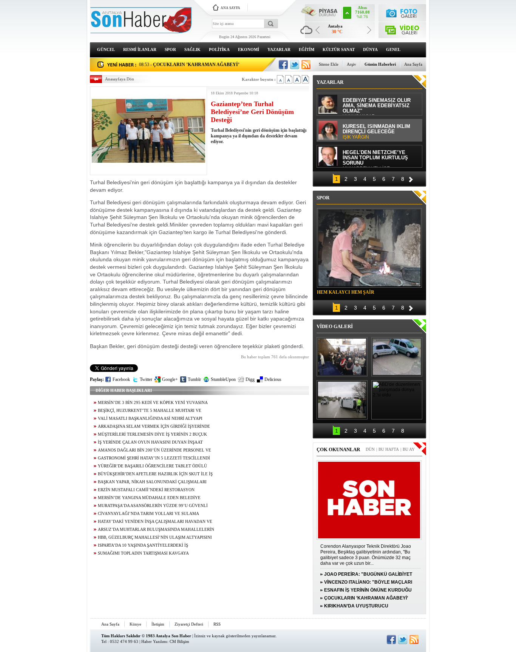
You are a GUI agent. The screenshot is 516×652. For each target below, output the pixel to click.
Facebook (121, 379)
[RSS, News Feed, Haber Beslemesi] (306, 64)
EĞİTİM (306, 49)
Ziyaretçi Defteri (189, 624)
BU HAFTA (389, 449)
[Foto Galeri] (402, 12)
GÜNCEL (106, 49)
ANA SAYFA (230, 8)
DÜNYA (370, 49)
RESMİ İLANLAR (139, 49)
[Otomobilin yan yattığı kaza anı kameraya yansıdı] (396, 356)
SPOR (170, 49)
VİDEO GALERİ (335, 326)
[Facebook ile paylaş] (283, 64)
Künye (135, 624)
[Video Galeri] (402, 28)
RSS (217, 624)
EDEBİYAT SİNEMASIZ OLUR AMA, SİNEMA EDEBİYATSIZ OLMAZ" (377, 106)
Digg (250, 379)
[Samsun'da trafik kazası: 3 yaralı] (342, 399)
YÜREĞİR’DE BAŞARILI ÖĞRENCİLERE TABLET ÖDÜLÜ (152, 466)
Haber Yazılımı (154, 641)
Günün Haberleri (380, 64)
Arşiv (351, 64)
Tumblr (194, 379)
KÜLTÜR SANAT (339, 49)
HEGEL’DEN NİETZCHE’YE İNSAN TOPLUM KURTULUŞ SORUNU (375, 158)
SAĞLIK (192, 49)
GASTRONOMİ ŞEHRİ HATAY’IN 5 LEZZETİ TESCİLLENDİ (154, 458)
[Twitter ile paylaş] (294, 64)
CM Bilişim (179, 641)
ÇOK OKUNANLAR (338, 449)
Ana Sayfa (413, 64)
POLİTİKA (219, 49)
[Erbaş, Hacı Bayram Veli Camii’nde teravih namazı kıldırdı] (342, 356)
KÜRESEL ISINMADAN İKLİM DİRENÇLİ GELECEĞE (376, 132)
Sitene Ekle (328, 64)
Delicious (272, 379)
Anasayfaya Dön (119, 79)
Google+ (170, 379)
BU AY (409, 449)
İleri (411, 178)
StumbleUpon (223, 379)
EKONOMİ (248, 49)
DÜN (370, 449)
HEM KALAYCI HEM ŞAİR (345, 292)
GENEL (393, 49)
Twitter (146, 379)
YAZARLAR (278, 49)
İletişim (157, 624)
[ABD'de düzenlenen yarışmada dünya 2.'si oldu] (396, 399)
